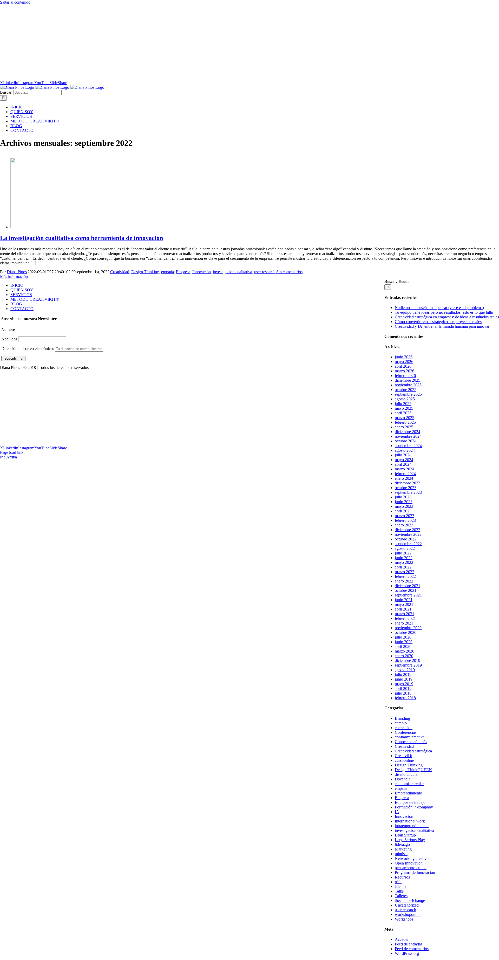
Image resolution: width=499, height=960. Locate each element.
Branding (402, 718)
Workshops (404, 919)
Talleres (401, 896)
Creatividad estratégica (413, 751)
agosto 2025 (405, 399)
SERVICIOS (21, 294)
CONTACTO (22, 308)
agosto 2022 (405, 548)
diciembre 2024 (407, 431)
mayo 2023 (404, 506)
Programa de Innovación (415, 872)
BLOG (16, 304)
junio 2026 (403, 357)
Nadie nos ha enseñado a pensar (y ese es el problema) (439, 307)
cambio (401, 723)
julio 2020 (403, 637)
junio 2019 (403, 679)
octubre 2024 (405, 441)
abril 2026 (403, 366)
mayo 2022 (404, 562)
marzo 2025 (404, 417)
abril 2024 (403, 464)
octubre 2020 (405, 632)
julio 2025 (403, 403)
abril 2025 (403, 413)
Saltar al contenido (15, 2)
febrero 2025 (405, 422)
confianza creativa (409, 737)
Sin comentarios (289, 272)
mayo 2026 (404, 361)
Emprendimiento (408, 793)
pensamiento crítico (410, 868)
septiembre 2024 (408, 445)
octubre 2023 (405, 487)
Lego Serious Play (410, 840)
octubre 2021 (405, 590)
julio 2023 (403, 497)
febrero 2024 (405, 473)
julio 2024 (403, 455)
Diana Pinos (17, 272)
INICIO (16, 285)
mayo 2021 (404, 604)
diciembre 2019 (407, 660)
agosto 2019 (405, 670)
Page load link (11, 452)
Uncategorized (407, 905)
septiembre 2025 (408, 394)
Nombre (8, 329)
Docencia (402, 779)
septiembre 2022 (408, 543)
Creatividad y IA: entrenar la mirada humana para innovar (442, 326)
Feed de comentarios (412, 949)
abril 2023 (403, 511)
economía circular (409, 783)
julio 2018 (403, 693)
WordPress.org (407, 953)
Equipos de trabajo (410, 802)
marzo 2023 (404, 515)
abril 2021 (403, 609)
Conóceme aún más (411, 741)
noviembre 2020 (408, 628)
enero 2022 (404, 581)
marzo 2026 (404, 371)
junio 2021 (403, 600)
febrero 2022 (405, 576)
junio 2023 (403, 501)
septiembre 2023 (408, 492)
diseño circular (407, 774)
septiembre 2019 (408, 665)
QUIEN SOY (21, 290)
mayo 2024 (404, 459)
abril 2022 (403, 567)
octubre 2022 (405, 539)
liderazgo (402, 844)
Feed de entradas (408, 944)
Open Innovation (409, 863)
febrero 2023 (405, 520)
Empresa (183, 272)
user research (264, 272)
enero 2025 (404, 427)
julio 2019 (403, 674)
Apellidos (9, 339)
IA (397, 812)
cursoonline (404, 760)
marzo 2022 (404, 572)
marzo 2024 (404, 469)
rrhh (398, 882)
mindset (401, 854)
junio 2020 (403, 642)
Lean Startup (405, 835)
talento (400, 886)
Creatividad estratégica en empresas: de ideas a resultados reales (447, 317)
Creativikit (403, 755)
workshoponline (408, 914)
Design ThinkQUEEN (413, 769)
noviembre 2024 (408, 436)
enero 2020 (404, 656)
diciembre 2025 (407, 380)
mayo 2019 (404, 684)
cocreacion (403, 727)
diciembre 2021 (407, 586)
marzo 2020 (404, 651)
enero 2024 (404, 478)
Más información (14, 276)
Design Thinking (145, 272)
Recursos (402, 877)
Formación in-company (414, 807)
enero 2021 (404, 623)
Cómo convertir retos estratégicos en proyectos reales (438, 321)
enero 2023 (404, 525)
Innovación (201, 272)
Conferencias (405, 732)
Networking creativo (412, 858)
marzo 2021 (404, 614)
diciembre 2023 (407, 483)
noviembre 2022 (408, 534)
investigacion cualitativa (232, 272)
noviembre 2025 (408, 385)
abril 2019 (403, 688)
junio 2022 (403, 558)
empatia (167, 272)
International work (410, 821)
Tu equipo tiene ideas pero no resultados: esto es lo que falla (444, 312)
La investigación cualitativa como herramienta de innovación (81, 238)
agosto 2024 (405, 450)
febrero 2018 (405, 698)
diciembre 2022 (407, 529)
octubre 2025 (405, 389)
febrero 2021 (405, 618)
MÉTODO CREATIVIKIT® (34, 299)
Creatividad (119, 272)
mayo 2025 (404, 408)
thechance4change (410, 900)
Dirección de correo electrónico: (28, 348)
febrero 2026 (405, 375)
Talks (399, 891)
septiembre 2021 (408, 595)
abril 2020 (403, 646)
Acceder (402, 939)
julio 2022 (403, 553)
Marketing (403, 849)
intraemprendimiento (412, 826)
